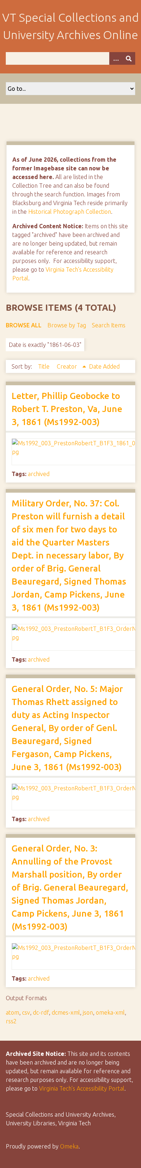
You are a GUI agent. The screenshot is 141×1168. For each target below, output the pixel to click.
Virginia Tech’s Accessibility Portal (81, 1088)
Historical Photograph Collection (69, 211)
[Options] (115, 58)
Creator (67, 366)
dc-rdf (41, 1012)
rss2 (11, 1021)
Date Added (104, 366)
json (88, 1012)
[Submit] (128, 58)
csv (26, 1012)
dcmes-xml (66, 1012)
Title (44, 366)
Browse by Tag (66, 325)
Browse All (24, 325)
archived (39, 474)
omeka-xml (110, 1012)
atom (12, 1012)
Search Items (108, 325)
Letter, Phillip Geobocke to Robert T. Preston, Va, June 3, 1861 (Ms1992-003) (67, 409)
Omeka (69, 1146)
